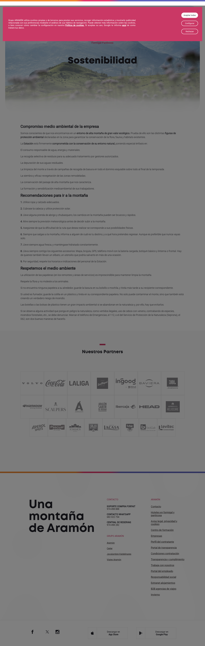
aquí (124, 25)
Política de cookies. (74, 25)
